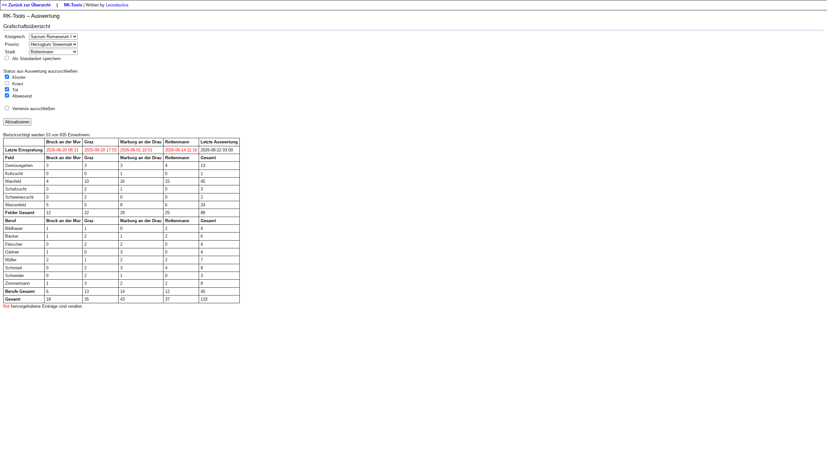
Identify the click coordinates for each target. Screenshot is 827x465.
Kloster (19, 77)
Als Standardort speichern (36, 58)
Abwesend (22, 96)
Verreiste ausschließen (33, 108)
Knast (17, 83)
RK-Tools (73, 5)
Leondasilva (117, 5)
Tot (15, 90)
